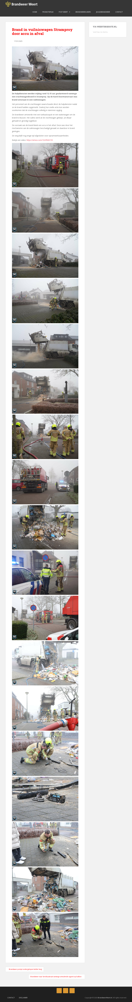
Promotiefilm (47, 12)
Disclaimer (23, 998)
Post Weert (63, 12)
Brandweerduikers (83, 12)
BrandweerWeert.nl (105, 998)
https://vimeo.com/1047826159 (40, 140)
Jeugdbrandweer (103, 12)
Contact (119, 12)
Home (34, 12)
